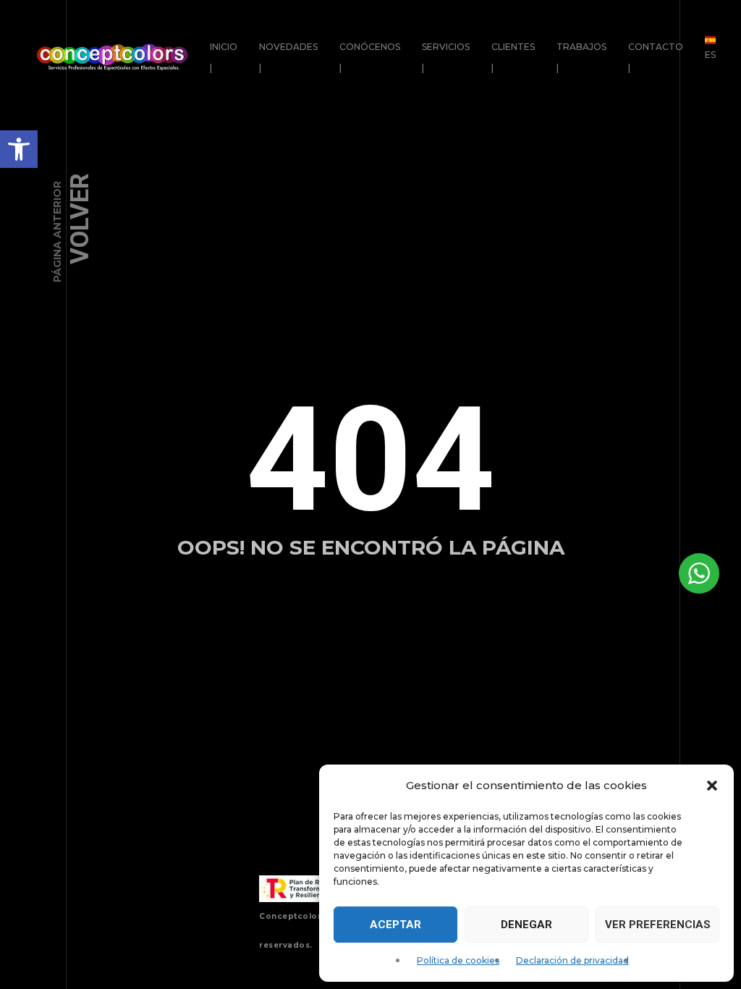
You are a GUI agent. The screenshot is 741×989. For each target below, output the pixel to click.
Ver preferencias (658, 924)
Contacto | (655, 57)
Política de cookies (458, 960)
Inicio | (223, 57)
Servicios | (446, 57)
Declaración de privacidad (572, 960)
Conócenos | (369, 57)
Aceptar (395, 924)
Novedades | (288, 57)
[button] (19, 149)
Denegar (526, 924)
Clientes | (513, 57)
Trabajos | (581, 57)
